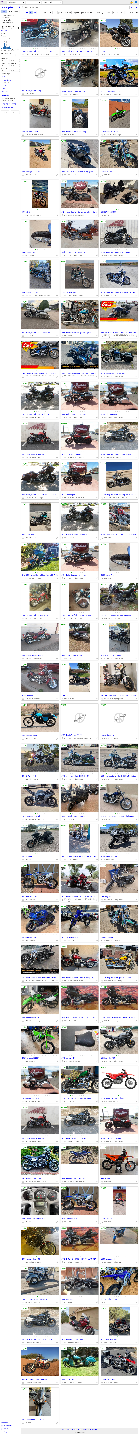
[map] (35, 12)
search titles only (8, 15)
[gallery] (31, 12)
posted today (6, 20)
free (4, 36)
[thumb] (27, 12)
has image (5, 18)
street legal (6, 74)
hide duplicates (7, 22)
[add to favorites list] (23, 54)
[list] (23, 12)
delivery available (8, 101)
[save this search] (136, 7)
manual (6, 82)
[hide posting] (57, 54)
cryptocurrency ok (8, 98)
